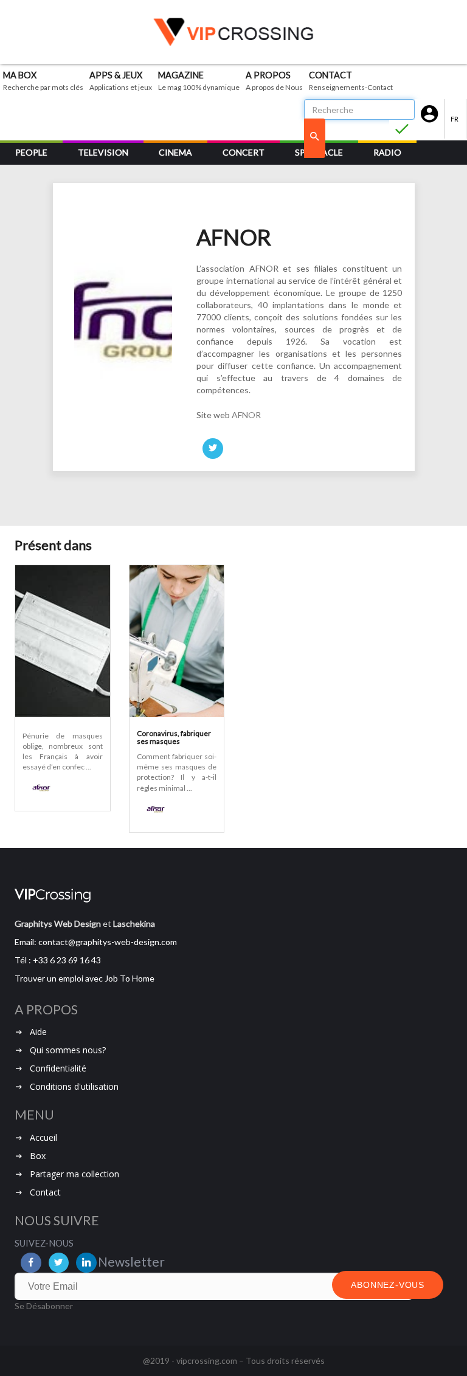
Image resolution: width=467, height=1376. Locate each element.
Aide (38, 1031)
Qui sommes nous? (68, 1050)
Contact (45, 1192)
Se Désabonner (44, 1306)
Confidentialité (58, 1068)
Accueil (43, 1137)
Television (103, 152)
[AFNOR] (38, 787)
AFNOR (246, 415)
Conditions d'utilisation (74, 1086)
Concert (244, 152)
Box (38, 1155)
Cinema (175, 152)
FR (455, 119)
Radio (387, 152)
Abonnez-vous (387, 1285)
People (31, 152)
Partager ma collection (74, 1174)
